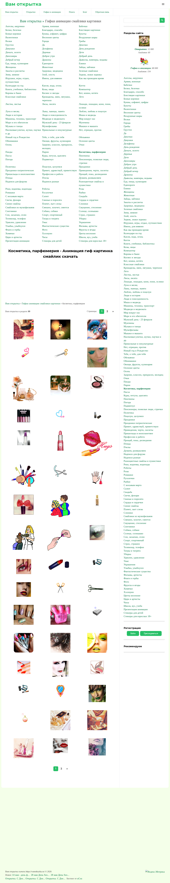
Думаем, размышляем (90, 177)
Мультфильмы (49, 126)
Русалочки (47, 192)
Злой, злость (48, 74)
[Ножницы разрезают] (60, 476)
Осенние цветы (87, 141)
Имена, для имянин (52, 78)
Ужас (44, 222)
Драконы (46, 59)
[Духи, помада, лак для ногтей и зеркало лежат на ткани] (60, 729)
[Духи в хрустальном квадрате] (97, 729)
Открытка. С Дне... (15, 878)
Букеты (82, 33)
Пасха (8, 155)
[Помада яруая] (97, 418)
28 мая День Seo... (40, 875)
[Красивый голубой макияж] (97, 366)
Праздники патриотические (19, 170)
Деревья (46, 52)
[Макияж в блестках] (60, 652)
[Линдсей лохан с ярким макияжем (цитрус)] (97, 652)
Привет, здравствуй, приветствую (59, 170)
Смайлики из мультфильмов (19, 207)
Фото (44, 229)
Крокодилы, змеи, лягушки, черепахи (143, 267)
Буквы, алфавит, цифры (54, 33)
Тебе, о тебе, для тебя (53, 137)
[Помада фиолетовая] (23, 444)
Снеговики (11, 211)
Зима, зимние (12, 74)
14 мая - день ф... (21, 875)
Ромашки (10, 192)
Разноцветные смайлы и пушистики (142, 461)
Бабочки (83, 26)
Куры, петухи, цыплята (54, 155)
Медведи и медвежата (53, 118)
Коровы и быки (13, 93)
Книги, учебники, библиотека (20, 89)
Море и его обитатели (16, 122)
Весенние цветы (50, 37)
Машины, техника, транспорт (20, 118)
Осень (8, 144)
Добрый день (85, 56)
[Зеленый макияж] (97, 701)
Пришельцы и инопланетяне (20, 174)
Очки (81, 144)
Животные (47, 67)
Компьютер (84, 89)
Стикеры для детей (52, 241)
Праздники (84, 166)
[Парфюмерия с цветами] (24, 400)
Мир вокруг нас (87, 118)
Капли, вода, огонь (51, 85)
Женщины (10, 67)
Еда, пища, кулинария (16, 63)
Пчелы (45, 177)
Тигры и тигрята (50, 218)
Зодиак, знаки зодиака (90, 74)
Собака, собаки (50, 211)
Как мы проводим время (91, 78)
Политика (10, 166)
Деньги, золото (13, 52)
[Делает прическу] (24, 549)
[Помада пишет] (23, 356)
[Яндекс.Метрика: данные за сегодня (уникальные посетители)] (155, 872)
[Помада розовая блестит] (60, 450)
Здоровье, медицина (52, 71)
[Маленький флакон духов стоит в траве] (60, 338)
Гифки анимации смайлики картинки (41, 303)
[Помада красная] (60, 569)
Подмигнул (47, 159)
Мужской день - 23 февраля (56, 122)
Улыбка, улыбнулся (15, 226)
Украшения (84, 222)
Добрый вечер (12, 59)
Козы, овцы (48, 89)
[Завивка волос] (60, 516)
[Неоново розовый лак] (60, 624)
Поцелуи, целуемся (52, 166)
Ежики (82, 63)
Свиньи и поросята (52, 200)
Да (43, 45)
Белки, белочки (13, 30)
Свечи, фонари (13, 200)
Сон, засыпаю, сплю (15, 215)
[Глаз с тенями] (97, 539)
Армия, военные (50, 26)
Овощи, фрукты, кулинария (56, 141)
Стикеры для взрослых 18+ (93, 241)
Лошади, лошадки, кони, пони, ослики (144, 281)
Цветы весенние (87, 233)
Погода (9, 159)
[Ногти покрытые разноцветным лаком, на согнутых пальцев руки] (24, 624)
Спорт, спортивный (52, 215)
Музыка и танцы (14, 126)
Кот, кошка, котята (88, 93)
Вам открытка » (32, 21)
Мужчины (84, 122)
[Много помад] (24, 652)
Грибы (82, 41)
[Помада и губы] (97, 455)
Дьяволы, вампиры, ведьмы (93, 59)
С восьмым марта (14, 196)
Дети (81, 52)
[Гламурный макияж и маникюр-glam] (97, 338)
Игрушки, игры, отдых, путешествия (143, 223)
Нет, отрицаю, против (90, 130)
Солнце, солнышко (88, 211)
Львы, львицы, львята (53, 111)
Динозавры (11, 56)
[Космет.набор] (23, 692)
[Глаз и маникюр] (23, 573)
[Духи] (24, 721)
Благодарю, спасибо (52, 30)
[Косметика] (97, 673)
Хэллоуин (47, 233)
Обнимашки (11, 141)
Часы (44, 237)
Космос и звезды (50, 93)
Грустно (9, 45)
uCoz (79, 878)
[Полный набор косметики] (23, 485)
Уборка (82, 218)
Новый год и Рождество (17, 137)
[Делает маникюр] (60, 550)
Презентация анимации (17, 241)
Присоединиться (151, 633)
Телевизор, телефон (15, 218)
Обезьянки (84, 137)
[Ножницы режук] (60, 358)
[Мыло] (97, 615)
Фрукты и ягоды (87, 229)
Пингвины (84, 155)
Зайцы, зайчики (87, 67)
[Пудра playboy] (97, 388)
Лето (81, 96)
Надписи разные (50, 181)
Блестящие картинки (89, 30)
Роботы (46, 189)
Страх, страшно (87, 215)
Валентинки (11, 37)
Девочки (83, 45)
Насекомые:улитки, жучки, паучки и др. (142, 338)
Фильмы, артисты (88, 226)
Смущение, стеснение (90, 207)
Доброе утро (48, 56)
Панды (8, 152)
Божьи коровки (13, 33)
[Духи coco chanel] (60, 394)
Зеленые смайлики (88, 71)
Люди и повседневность (54, 115)
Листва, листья (13, 104)
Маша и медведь (87, 115)
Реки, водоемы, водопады (18, 189)
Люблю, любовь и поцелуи (93, 111)
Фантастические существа (55, 226)
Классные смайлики (15, 96)
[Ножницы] (60, 593)
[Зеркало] (60, 696)
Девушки (10, 48)
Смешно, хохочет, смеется (55, 207)
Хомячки (9, 233)
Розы (81, 189)
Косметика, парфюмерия (92, 152)
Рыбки (82, 192)
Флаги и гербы (12, 229)
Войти (132, 633)
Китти (82, 85)
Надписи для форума (16, 181)
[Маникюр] (97, 483)
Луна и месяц (12, 111)
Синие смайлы (12, 203)
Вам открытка (23, 4)
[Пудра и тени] (24, 338)
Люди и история (13, 115)
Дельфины (47, 48)
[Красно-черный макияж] (60, 676)
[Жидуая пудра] (97, 505)
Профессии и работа (52, 174)
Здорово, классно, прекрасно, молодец (143, 374)
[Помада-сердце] (60, 417)
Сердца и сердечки (88, 200)
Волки (8, 41)
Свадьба (83, 196)
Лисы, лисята (49, 104)
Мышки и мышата (88, 126)
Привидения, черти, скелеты (93, 170)
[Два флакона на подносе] (24, 757)
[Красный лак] (23, 673)
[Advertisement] (60, 279)
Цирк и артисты (13, 237)
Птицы (8, 177)
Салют (45, 196)
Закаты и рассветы (15, 71)
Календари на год (14, 85)
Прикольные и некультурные (57, 130)
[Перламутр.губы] (23, 596)
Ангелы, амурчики (15, 26)
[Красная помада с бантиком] (24, 513)
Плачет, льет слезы (51, 203)
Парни (45, 152)
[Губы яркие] (60, 752)
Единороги (47, 63)
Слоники (83, 203)
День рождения (87, 48)
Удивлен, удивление (15, 222)
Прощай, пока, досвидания (93, 174)
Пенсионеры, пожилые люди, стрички (143, 409)
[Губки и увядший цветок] (97, 754)
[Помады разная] (23, 421)
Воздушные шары (88, 37)
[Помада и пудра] (97, 564)
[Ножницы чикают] (97, 594)
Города (45, 41)
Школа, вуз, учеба (88, 237)
